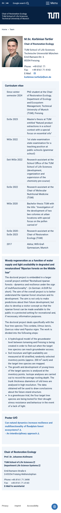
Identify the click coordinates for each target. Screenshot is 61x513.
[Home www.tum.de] (53, 15)
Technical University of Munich (15, 18)
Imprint (18, 506)
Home (4, 29)
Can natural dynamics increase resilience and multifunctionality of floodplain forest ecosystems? (28, 426)
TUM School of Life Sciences (15, 16)
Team (12, 29)
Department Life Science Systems (21, 465)
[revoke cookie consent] (54, 507)
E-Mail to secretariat (14, 486)
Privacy (5, 506)
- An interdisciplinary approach (21, 433)
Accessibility (32, 506)
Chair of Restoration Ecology (14, 14)
